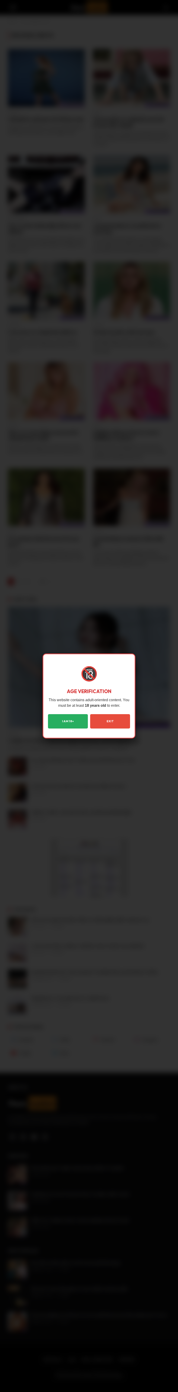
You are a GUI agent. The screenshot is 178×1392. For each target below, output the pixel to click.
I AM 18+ (68, 721)
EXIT (110, 721)
